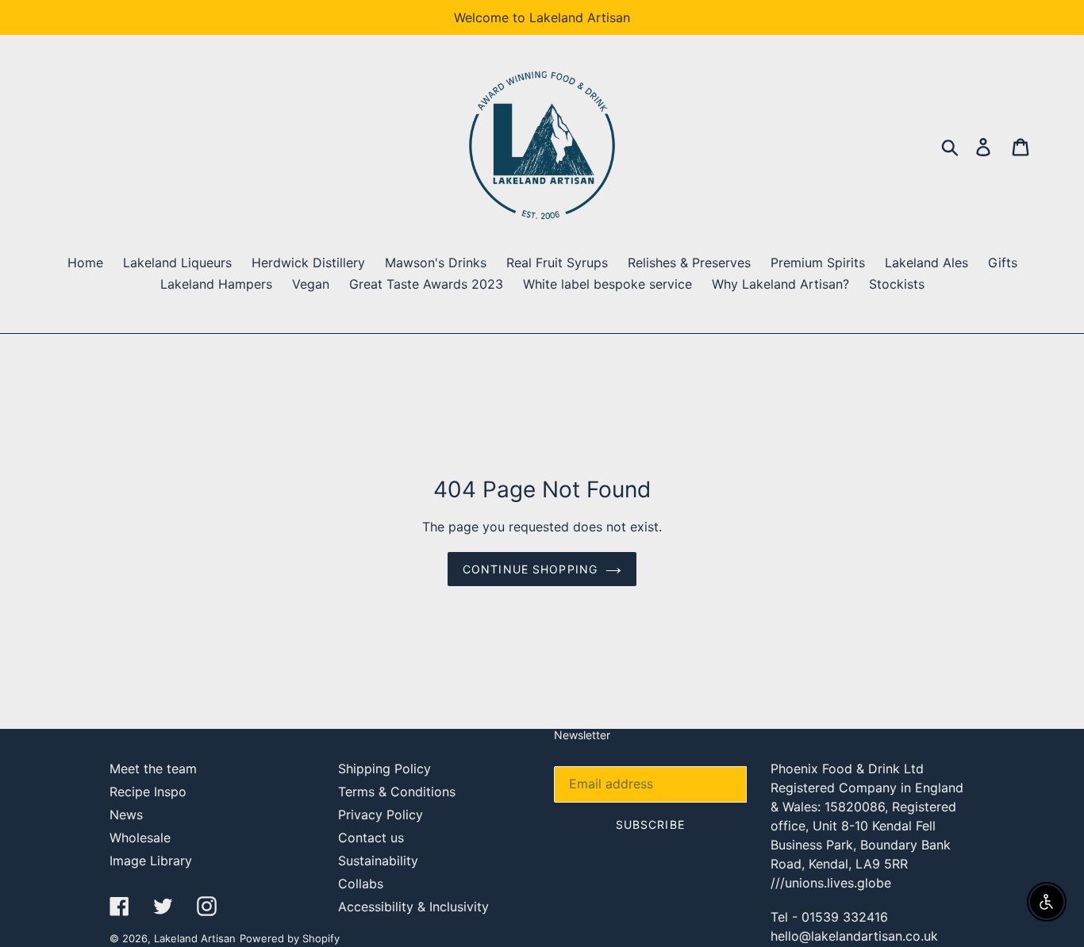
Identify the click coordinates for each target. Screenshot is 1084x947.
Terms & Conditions (397, 791)
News (126, 814)
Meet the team (153, 768)
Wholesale (140, 837)
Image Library (151, 860)
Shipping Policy (384, 768)
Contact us (371, 837)
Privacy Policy (380, 814)
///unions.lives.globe (831, 883)
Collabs (360, 883)
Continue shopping (530, 569)
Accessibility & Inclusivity (413, 906)
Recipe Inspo (148, 791)
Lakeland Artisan (195, 938)
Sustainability (378, 860)
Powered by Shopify (290, 938)
